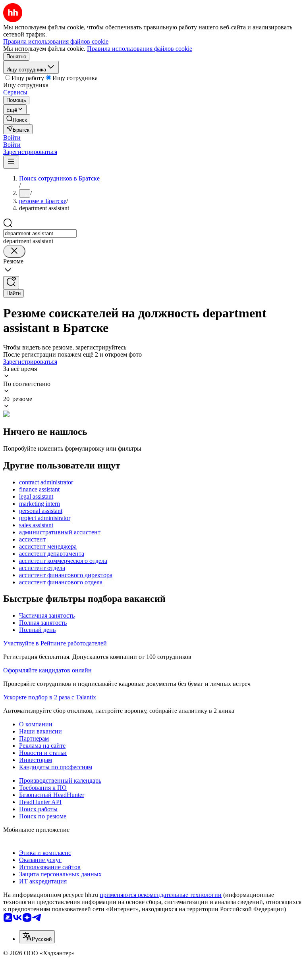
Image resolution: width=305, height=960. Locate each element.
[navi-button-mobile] (11, 162)
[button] (12, 137)
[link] (16, 119)
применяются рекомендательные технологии (161, 894)
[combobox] (40, 233)
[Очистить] (14, 251)
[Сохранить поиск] (11, 282)
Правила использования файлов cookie (139, 48)
